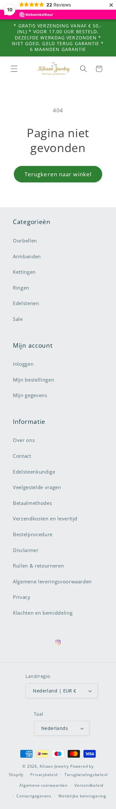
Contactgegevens (34, 796)
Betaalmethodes (32, 503)
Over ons (24, 440)
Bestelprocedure (33, 534)
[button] (14, 69)
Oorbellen (25, 240)
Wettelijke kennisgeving (82, 796)
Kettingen (24, 272)
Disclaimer (26, 550)
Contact (22, 456)
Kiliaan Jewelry (54, 766)
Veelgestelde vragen (37, 487)
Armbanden (27, 256)
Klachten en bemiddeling (42, 612)
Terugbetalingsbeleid (85, 774)
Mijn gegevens (30, 395)
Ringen (21, 287)
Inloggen (23, 364)
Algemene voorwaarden (43, 785)
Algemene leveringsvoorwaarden (52, 581)
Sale (18, 319)
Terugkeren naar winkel (58, 174)
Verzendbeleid (88, 785)
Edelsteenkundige (34, 471)
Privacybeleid (43, 774)
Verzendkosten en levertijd (45, 518)
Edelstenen (26, 303)
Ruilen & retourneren (38, 565)
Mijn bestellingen (33, 379)
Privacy (22, 597)
